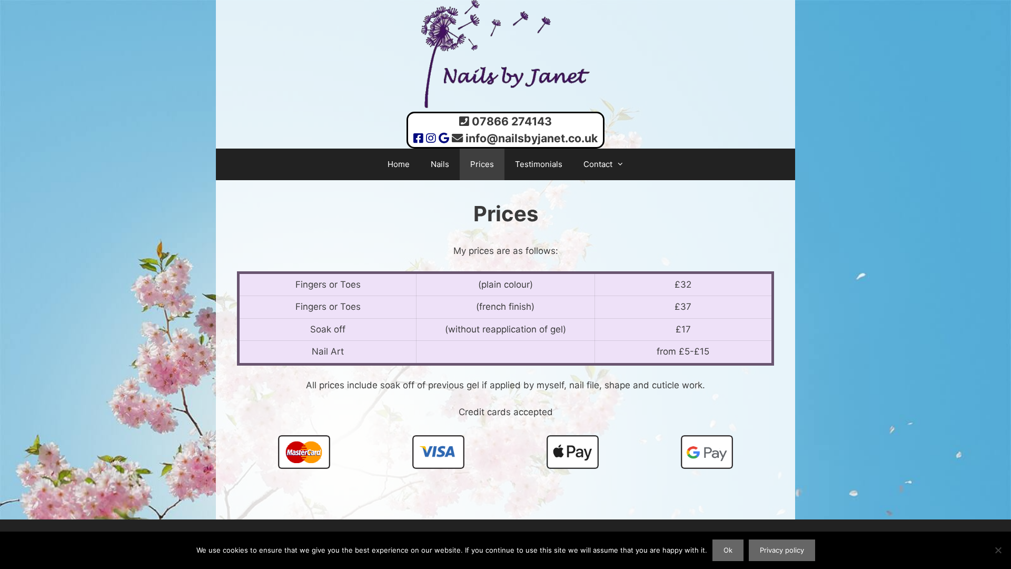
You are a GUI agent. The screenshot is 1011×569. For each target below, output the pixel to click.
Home (399, 164)
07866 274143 (512, 121)
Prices (482, 164)
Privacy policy (782, 550)
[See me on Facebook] (418, 138)
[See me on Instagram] (431, 138)
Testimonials (538, 164)
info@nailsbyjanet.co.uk (531, 138)
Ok (727, 550)
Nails (440, 164)
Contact (597, 164)
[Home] (505, 105)
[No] (998, 550)
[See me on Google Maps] (444, 138)
